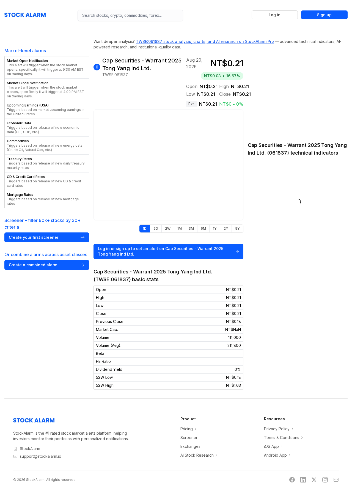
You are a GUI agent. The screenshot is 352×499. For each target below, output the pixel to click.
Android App (275, 455)
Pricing (186, 428)
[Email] (336, 479)
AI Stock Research (197, 455)
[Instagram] (325, 479)
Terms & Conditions (281, 437)
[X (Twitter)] (314, 479)
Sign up (324, 14)
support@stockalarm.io (40, 456)
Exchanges (190, 446)
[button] (47, 67)
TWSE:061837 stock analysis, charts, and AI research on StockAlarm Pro (205, 41)
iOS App (271, 446)
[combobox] (130, 15)
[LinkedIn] (303, 479)
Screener (188, 437)
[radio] (144, 228)
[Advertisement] (298, 94)
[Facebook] (292, 479)
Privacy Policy (277, 428)
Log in (274, 14)
